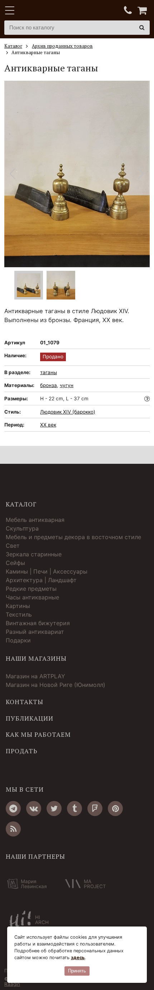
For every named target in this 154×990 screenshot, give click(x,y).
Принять (77, 971)
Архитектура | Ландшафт (41, 580)
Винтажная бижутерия (38, 623)
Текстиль (19, 614)
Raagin (12, 984)
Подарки (18, 640)
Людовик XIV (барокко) (67, 412)
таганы (48, 372)
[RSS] (13, 828)
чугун (66, 385)
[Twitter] (54, 808)
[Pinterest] (115, 808)
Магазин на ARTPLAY (35, 676)
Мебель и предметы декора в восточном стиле (73, 537)
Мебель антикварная (35, 519)
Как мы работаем (38, 734)
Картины (18, 605)
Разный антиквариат (35, 631)
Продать (21, 751)
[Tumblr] (74, 808)
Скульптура (22, 528)
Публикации (29, 718)
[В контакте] (33, 808)
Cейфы (15, 562)
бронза (48, 385)
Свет (13, 545)
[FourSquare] (94, 808)
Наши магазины (36, 658)
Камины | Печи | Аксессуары (46, 571)
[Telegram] (13, 808)
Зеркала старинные (34, 554)
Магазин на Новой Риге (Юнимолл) (55, 684)
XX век (48, 425)
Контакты (24, 702)
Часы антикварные (32, 597)
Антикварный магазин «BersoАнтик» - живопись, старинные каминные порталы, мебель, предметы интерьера (49, 11)
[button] (141, 174)
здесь (78, 957)
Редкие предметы (31, 588)
